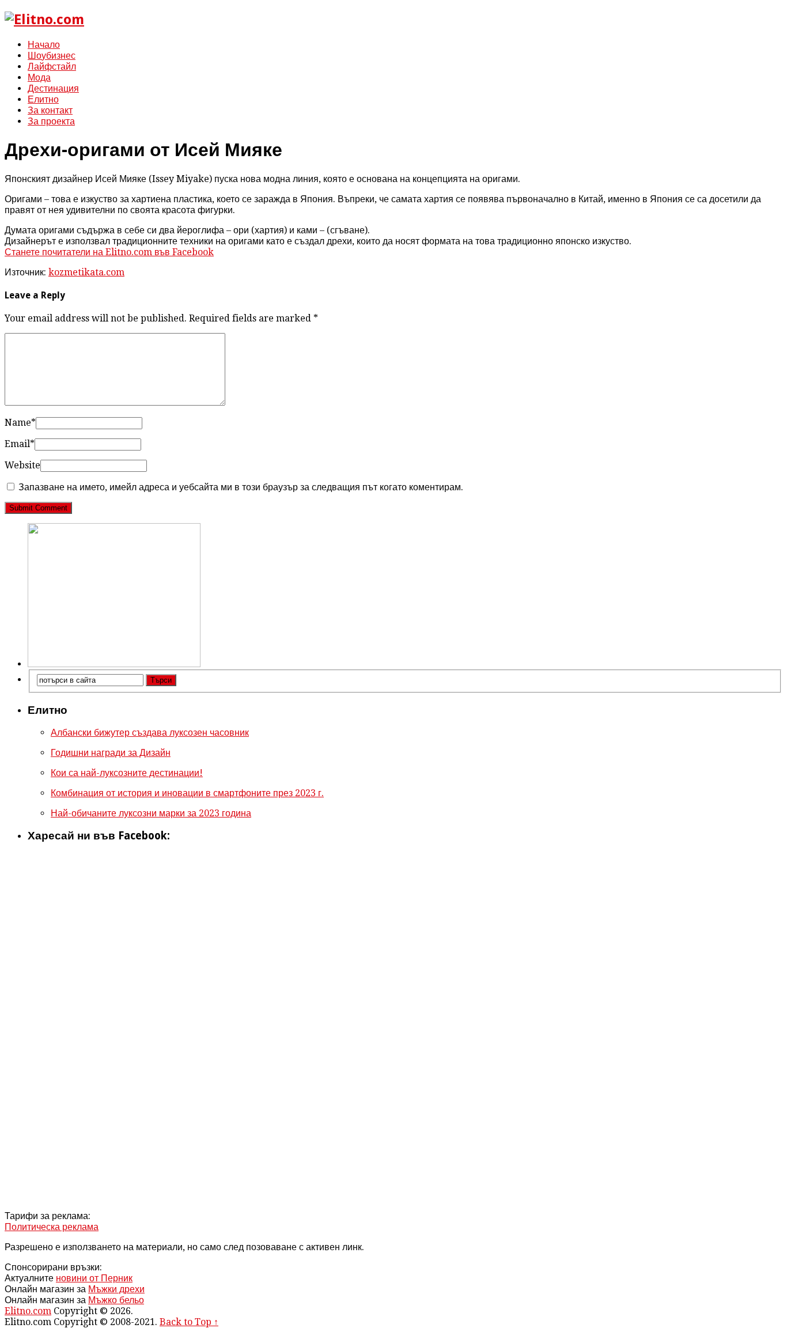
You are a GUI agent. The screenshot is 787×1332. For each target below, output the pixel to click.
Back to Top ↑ (189, 1321)
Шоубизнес (51, 55)
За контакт (50, 110)
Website (22, 465)
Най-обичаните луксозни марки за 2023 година (151, 813)
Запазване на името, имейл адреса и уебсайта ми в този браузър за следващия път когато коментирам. (240, 487)
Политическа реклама (52, 1226)
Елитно (43, 99)
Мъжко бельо (116, 1300)
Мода (39, 77)
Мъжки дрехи (116, 1289)
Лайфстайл (52, 66)
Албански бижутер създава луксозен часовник (150, 732)
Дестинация (53, 88)
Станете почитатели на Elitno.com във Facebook (109, 252)
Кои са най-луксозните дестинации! (127, 772)
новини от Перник (94, 1278)
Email (20, 443)
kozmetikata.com (86, 272)
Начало (44, 44)
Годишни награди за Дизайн (111, 752)
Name (20, 422)
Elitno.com (28, 1310)
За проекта (51, 121)
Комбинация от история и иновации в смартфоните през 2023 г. (187, 793)
